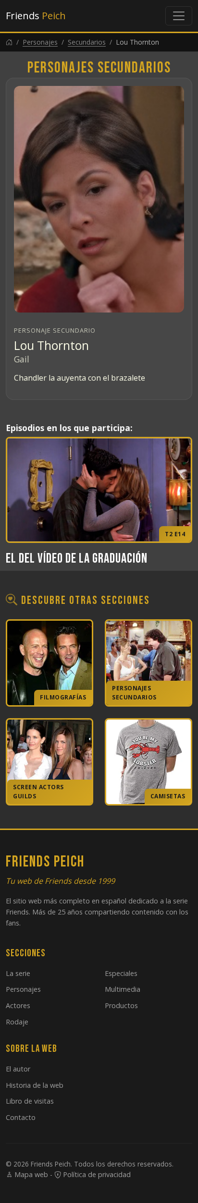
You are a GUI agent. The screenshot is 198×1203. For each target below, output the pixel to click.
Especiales (121, 973)
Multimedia (122, 989)
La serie (18, 973)
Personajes (40, 42)
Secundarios (87, 42)
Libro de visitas (30, 1101)
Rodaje (17, 1021)
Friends (36, 15)
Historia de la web (34, 1085)
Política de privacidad (96, 1174)
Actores (18, 1005)
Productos (121, 1005)
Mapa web (30, 1174)
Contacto (21, 1117)
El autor (18, 1068)
